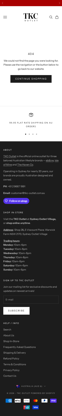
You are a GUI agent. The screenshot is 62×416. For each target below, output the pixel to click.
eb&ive (50, 160)
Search (7, 329)
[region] (31, 120)
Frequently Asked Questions (19, 347)
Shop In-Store (11, 341)
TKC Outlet (9, 156)
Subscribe (16, 310)
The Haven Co (25, 164)
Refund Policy (11, 358)
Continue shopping (31, 78)
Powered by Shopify (43, 393)
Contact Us (9, 375)
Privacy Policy (11, 370)
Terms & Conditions (14, 364)
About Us (8, 335)
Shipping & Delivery (14, 352)
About (7, 149)
